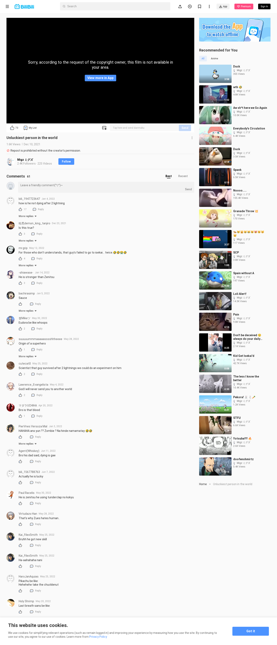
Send (184, 127)
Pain (236, 314)
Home (203, 484)
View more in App (100, 78)
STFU (237, 417)
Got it (250, 631)
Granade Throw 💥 (245, 211)
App (225, 6)
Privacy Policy (98, 636)
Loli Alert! (239, 293)
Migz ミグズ (25, 159)
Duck (236, 66)
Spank (237, 169)
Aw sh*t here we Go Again (250, 107)
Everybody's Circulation (249, 128)
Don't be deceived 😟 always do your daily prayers (247, 337)
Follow (66, 161)
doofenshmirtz (243, 459)
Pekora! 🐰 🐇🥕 (244, 397)
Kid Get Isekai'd (243, 355)
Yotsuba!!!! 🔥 (242, 438)
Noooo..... (240, 190)
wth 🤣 (237, 87)
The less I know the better (246, 378)
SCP (236, 252)
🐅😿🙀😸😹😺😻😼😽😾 (248, 233)
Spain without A (243, 273)
